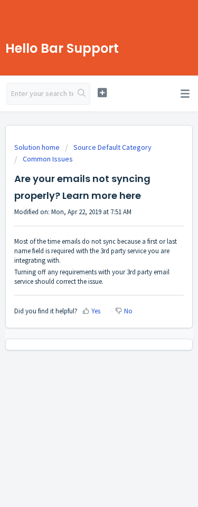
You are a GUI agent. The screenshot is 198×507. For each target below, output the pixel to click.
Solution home (37, 147)
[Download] (79, 245)
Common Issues (48, 159)
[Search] (81, 93)
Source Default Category (112, 147)
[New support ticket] (102, 92)
